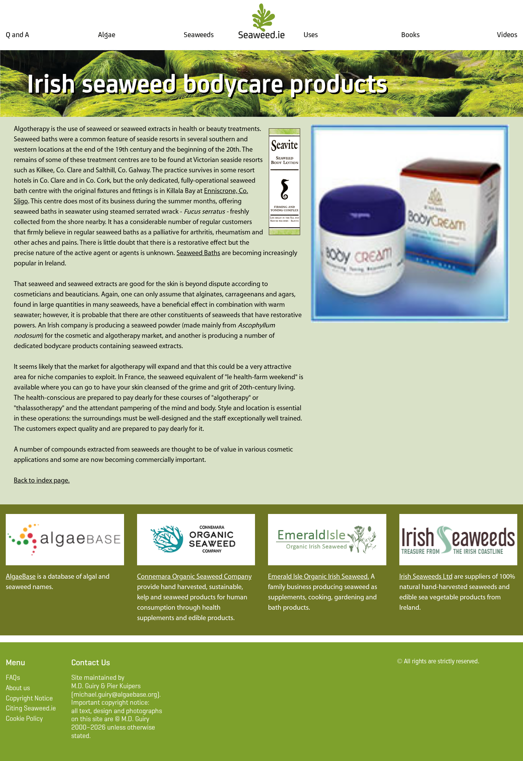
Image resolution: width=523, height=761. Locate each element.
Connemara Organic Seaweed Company (194, 577)
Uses (311, 35)
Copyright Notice (29, 698)
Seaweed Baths (198, 253)
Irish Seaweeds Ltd (426, 577)
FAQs (13, 677)
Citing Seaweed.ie (31, 708)
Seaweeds (199, 35)
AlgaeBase (21, 577)
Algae (106, 34)
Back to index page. (42, 481)
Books (410, 34)
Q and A (17, 34)
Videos (507, 34)
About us (18, 688)
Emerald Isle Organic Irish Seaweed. (318, 577)
